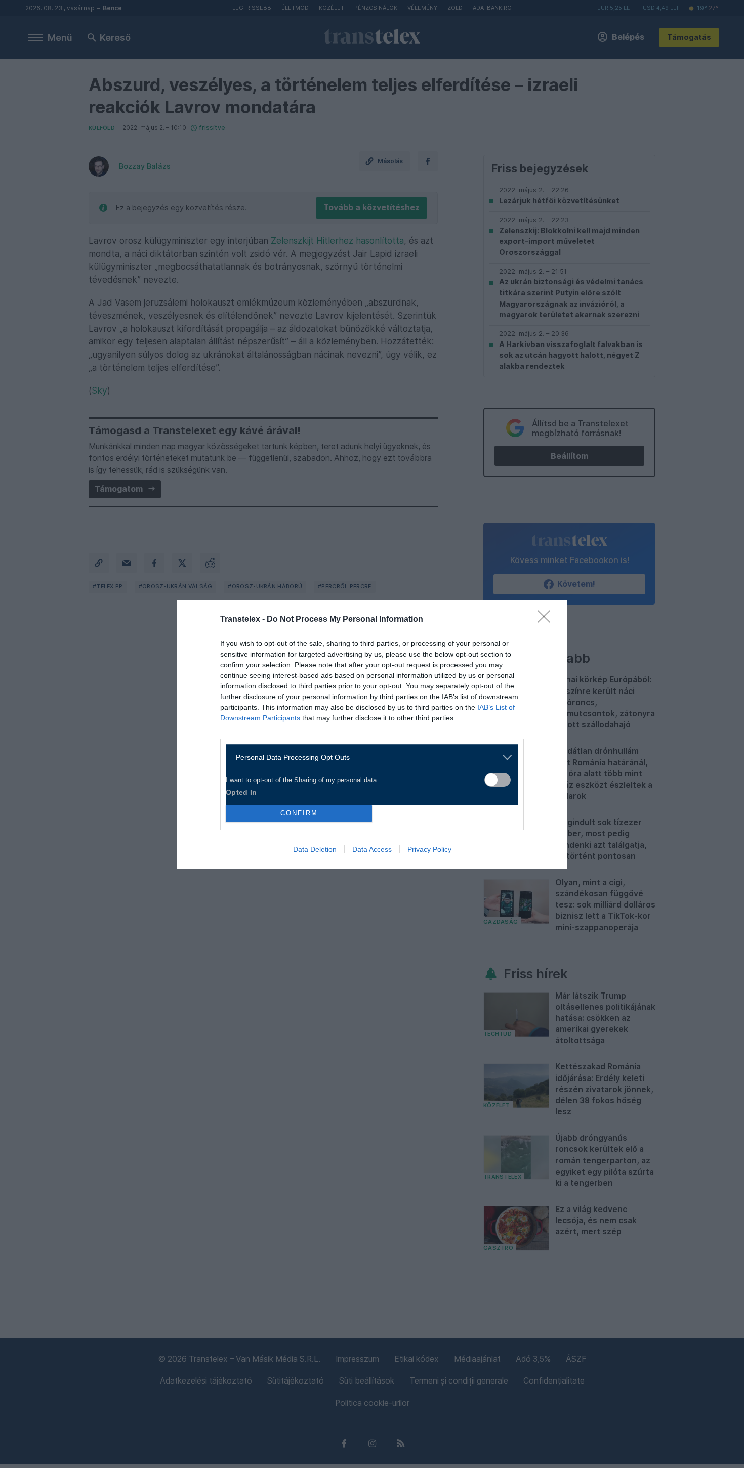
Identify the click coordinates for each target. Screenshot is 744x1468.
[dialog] (372, 734)
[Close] (547, 619)
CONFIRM (299, 813)
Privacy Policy (429, 849)
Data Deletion (315, 849)
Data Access (372, 849)
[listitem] (368, 757)
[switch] (497, 780)
